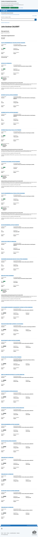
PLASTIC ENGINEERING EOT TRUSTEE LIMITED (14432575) (13, 42)
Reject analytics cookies (14, 7)
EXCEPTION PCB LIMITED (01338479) (8, 440)
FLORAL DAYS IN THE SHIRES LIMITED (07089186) (11, 357)
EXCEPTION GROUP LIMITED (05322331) (9, 391)
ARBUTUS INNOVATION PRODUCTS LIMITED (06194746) (12, 374)
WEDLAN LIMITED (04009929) (7, 275)
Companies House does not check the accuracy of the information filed (10, 14)
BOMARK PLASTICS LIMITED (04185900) (9, 94)
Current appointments (6, 32)
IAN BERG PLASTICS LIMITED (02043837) (9, 112)
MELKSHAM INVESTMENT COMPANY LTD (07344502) (12, 323)
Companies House (5, 534)
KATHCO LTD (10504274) (6, 63)
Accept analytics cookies (5, 7)
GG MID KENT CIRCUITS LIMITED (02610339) (10, 490)
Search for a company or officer (6, 17)
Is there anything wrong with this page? (32, 525)
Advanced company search (5, 22)
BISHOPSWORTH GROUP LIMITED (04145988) (10, 340)
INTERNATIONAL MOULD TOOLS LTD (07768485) (11, 129)
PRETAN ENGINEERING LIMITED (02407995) (10, 424)
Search (35, 20)
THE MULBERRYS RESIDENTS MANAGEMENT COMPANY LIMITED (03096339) (17, 307)
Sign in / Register (34, 15)
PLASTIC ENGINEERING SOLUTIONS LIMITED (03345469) (13, 193)
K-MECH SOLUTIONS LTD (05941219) (8, 241)
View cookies (21, 7)
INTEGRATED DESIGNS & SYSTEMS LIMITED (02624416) (12, 407)
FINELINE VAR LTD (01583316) (7, 457)
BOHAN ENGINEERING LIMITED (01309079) (10, 224)
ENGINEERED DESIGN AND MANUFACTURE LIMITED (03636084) (14, 259)
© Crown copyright (34, 534)
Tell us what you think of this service (5, 525)
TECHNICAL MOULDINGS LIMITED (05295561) (10, 161)
